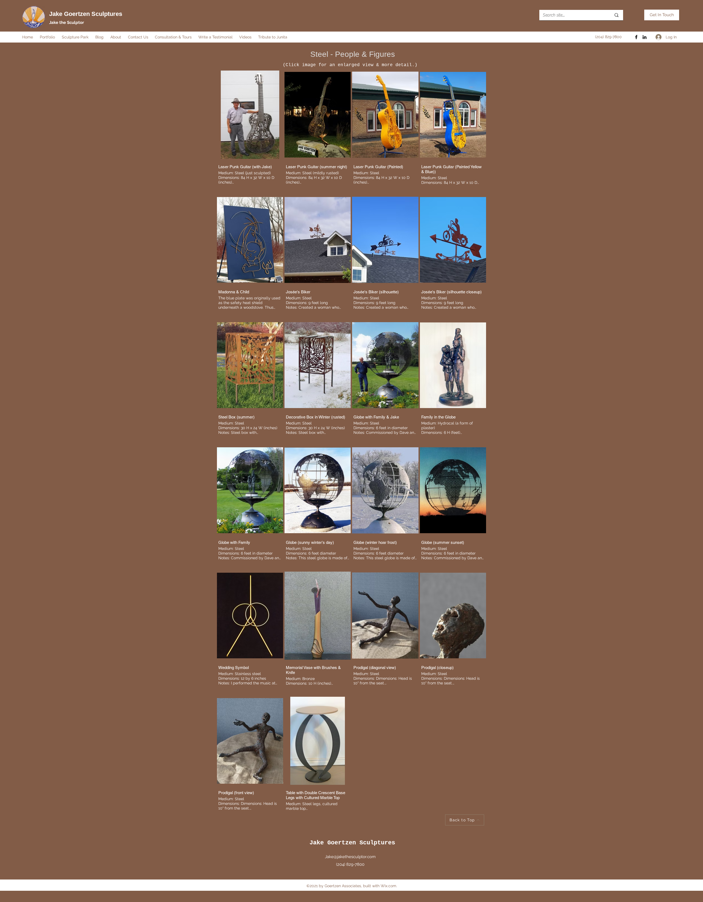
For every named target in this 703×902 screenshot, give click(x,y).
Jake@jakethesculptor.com (350, 856)
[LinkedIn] (644, 37)
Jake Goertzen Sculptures (85, 13)
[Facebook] (636, 37)
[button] (48, 37)
